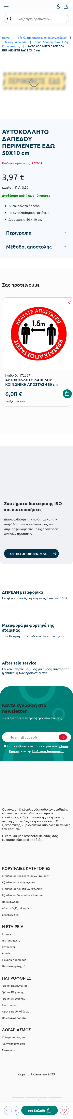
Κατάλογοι (8, 947)
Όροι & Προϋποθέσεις (15, 1011)
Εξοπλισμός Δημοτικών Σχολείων (22, 888)
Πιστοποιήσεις (11, 940)
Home (6, 37)
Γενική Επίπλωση (16, 42)
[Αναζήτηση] (9, 18)
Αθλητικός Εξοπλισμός (15, 908)
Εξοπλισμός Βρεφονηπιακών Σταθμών (42, 37)
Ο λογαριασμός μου (14, 1037)
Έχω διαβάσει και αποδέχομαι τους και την (37, 748)
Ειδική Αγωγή (10, 914)
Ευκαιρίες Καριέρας (14, 959)
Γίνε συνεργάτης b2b (14, 966)
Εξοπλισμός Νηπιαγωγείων (18, 882)
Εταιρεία (7, 934)
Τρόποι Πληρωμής (13, 992)
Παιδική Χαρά (10, 901)
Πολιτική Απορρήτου (48, 751)
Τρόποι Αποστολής (13, 998)
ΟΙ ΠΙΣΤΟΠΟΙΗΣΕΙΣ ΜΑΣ (28, 553)
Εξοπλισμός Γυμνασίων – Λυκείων (22, 895)
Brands (6, 953)
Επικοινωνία (9, 1050)
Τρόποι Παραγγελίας (14, 985)
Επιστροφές (9, 1005)
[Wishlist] (70, 303)
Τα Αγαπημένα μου (13, 1043)
